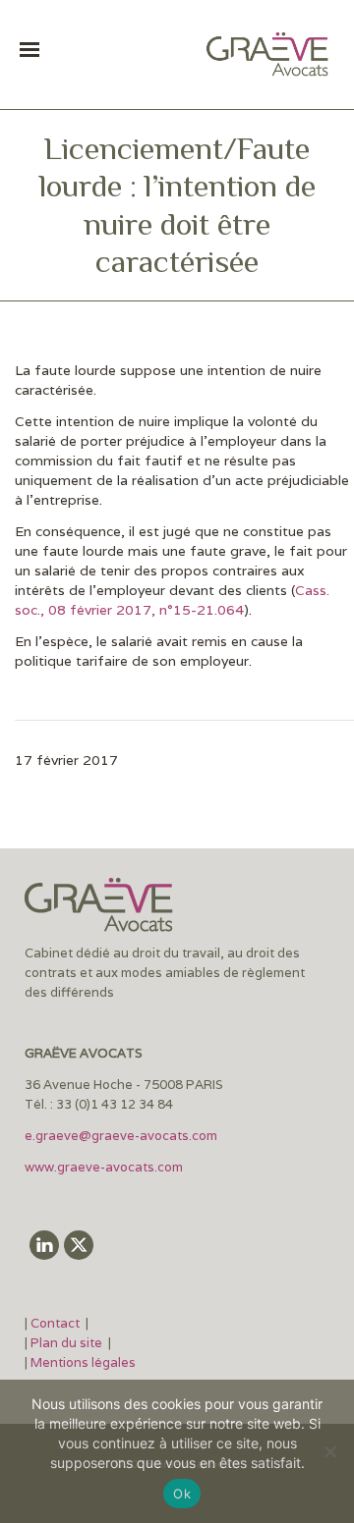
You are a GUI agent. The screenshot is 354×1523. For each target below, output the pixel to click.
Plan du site (66, 1342)
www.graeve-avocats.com (105, 1167)
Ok (182, 1493)
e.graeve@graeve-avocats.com (121, 1135)
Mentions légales (83, 1362)
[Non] (329, 1451)
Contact (56, 1323)
